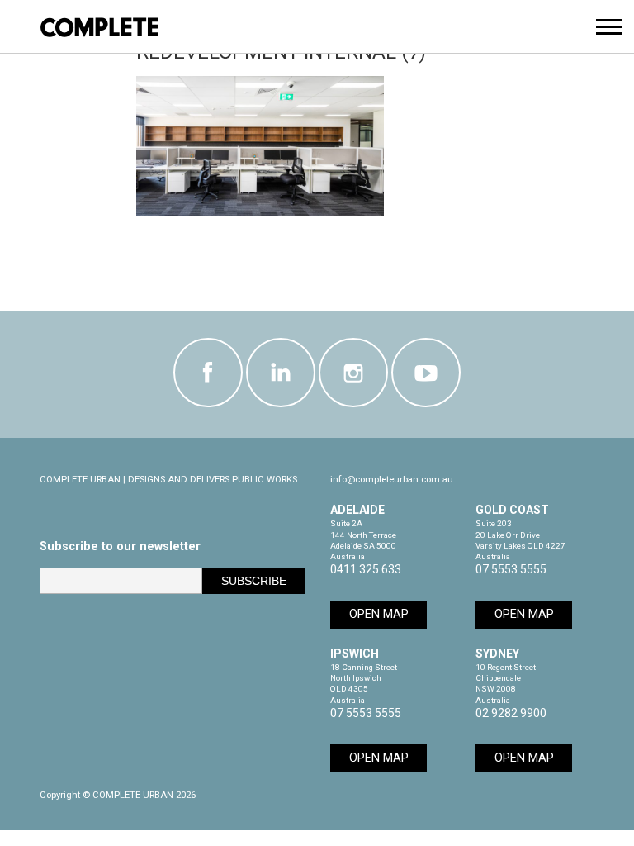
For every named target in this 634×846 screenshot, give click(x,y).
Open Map (379, 614)
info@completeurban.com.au (391, 479)
